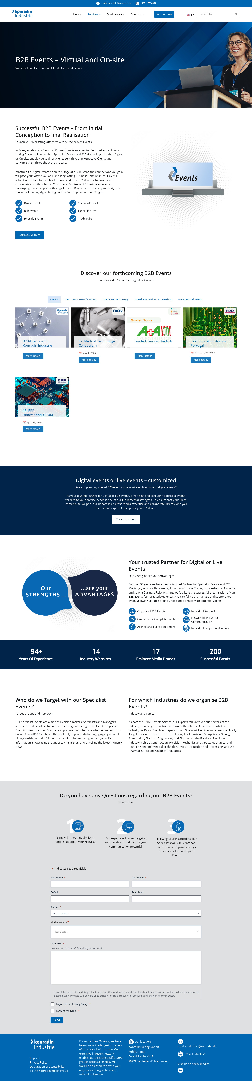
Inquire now (164, 14)
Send (56, 1020)
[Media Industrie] (22, 14)
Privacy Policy (80, 1004)
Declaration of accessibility (47, 1066)
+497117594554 (148, 3)
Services (93, 14)
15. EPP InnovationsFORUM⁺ (38, 412)
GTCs (73, 1011)
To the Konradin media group (49, 1071)
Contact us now (30, 235)
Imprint (34, 1058)
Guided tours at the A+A (153, 341)
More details (33, 355)
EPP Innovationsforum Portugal (208, 343)
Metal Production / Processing (153, 299)
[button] (99, 14)
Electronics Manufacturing (80, 299)
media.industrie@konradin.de (115, 3)
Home (77, 14)
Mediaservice (115, 14)
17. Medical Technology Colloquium (97, 343)
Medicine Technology (115, 299)
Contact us (138, 14)
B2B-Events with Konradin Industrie (37, 343)
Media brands (60, 922)
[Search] (236, 14)
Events (54, 299)
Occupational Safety (190, 299)
